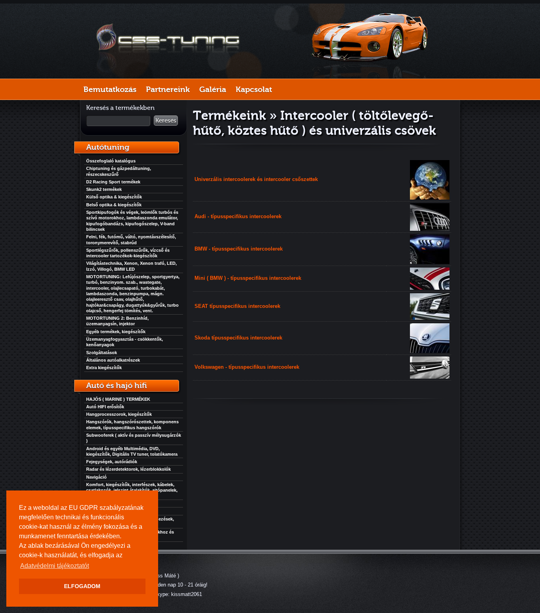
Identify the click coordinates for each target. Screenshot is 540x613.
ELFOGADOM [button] (82, 586)
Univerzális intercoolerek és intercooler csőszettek (256, 179)
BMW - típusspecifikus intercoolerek (238, 249)
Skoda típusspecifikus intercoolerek (238, 338)
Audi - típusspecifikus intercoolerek (237, 216)
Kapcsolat (254, 89)
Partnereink (168, 89)
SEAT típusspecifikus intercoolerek (237, 306)
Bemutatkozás (109, 89)
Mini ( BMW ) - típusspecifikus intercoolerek (247, 278)
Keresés (165, 120)
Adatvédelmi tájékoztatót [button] (54, 565)
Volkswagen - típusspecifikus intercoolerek (246, 367)
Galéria (212, 89)
